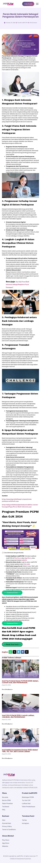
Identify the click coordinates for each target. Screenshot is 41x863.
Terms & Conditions (9, 829)
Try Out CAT (26, 800)
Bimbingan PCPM (28, 797)
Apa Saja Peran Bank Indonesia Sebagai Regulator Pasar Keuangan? (17, 284)
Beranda (5, 797)
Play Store (17, 558)
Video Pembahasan (28, 806)
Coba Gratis (28, 4)
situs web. (26, 564)
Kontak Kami (6, 823)
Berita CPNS (6, 800)
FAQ (3, 810)
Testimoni (5, 806)
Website (5, 846)
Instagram (25, 823)
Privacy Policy (7, 826)
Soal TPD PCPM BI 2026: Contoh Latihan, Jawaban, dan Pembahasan (18, 716)
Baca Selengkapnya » (7, 689)
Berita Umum (33, 22)
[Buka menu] (37, 4)
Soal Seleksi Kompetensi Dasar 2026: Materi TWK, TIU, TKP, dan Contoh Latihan (20, 751)
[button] (10, 652)
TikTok (24, 820)
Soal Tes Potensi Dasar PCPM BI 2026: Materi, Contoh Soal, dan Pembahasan (20, 682)
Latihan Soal (26, 803)
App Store (28, 558)
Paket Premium (7, 803)
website (24, 560)
